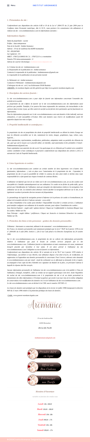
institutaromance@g (32, 83)
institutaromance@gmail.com (41, 62)
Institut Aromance (45, 5)
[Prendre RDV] (45, 354)
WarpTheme (46, 440)
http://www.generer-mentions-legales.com (59, 88)
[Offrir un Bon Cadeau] (45, 367)
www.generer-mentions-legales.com (25, 295)
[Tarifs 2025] (45, 380)
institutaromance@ (13, 145)
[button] (11, 5)
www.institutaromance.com (28, 31)
